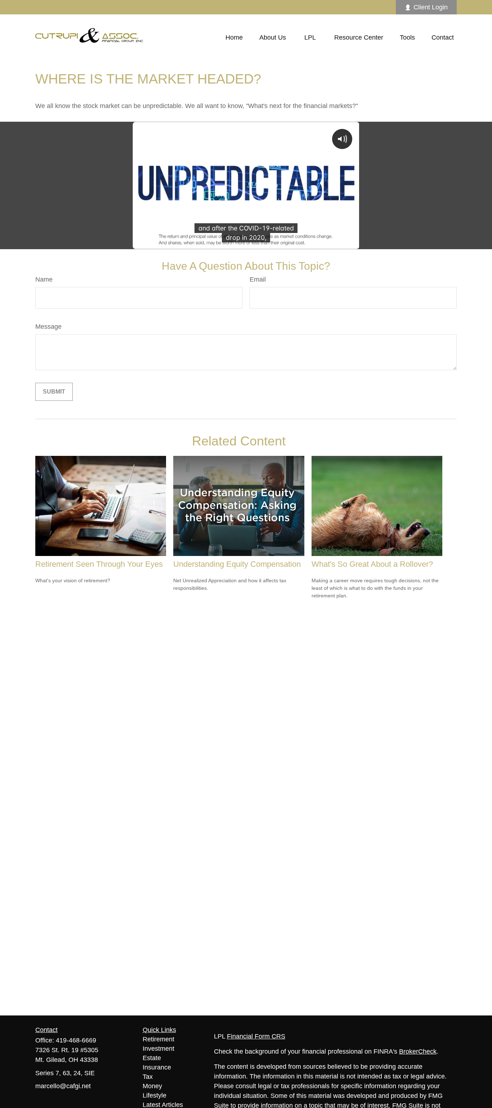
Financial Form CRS (256, 1036)
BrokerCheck (418, 1051)
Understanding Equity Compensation (237, 564)
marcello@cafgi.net (63, 1086)
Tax (148, 1076)
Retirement (158, 1039)
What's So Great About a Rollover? (372, 564)
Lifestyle (154, 1095)
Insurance (157, 1067)
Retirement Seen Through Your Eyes (99, 564)
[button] (234, 37)
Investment (158, 1048)
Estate (152, 1058)
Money (152, 1086)
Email (258, 279)
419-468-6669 (76, 1040)
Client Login (430, 7)
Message (48, 326)
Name (44, 279)
